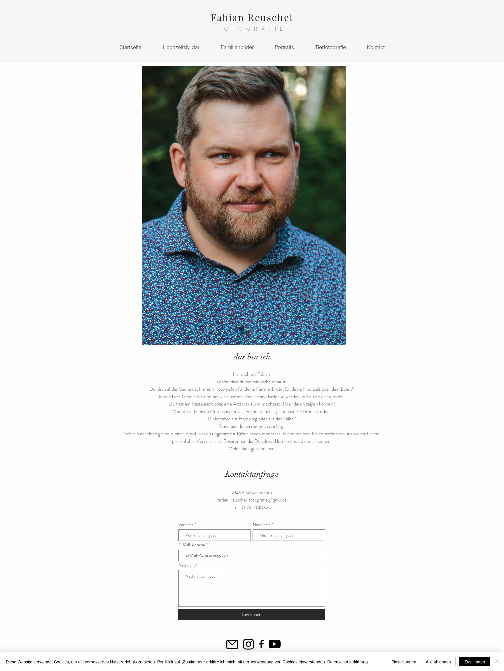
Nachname (262, 525)
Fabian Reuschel (252, 17)
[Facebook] (261, 644)
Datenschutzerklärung (347, 662)
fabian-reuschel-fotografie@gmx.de (252, 499)
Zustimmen (474, 662)
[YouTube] (274, 644)
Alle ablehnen (438, 662)
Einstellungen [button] (403, 662)
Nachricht (186, 565)
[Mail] (232, 644)
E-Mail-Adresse (191, 545)
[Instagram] (248, 644)
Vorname (186, 525)
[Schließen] (497, 661)
